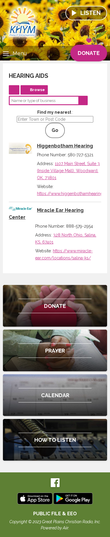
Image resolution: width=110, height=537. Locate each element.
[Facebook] (55, 486)
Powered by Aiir (54, 528)
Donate (89, 53)
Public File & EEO (55, 513)
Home (14, 90)
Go (55, 130)
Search (83, 100)
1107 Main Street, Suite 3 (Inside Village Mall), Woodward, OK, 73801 (68, 170)
